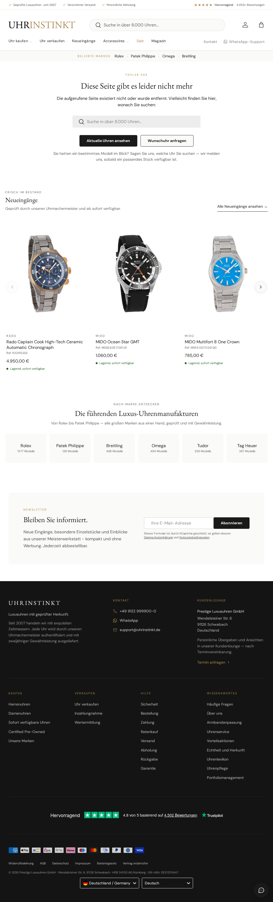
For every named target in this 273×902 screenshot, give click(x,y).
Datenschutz (60, 863)
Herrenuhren (19, 704)
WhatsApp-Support (246, 41)
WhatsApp (129, 620)
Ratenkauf (149, 731)
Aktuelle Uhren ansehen (108, 140)
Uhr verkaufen (52, 40)
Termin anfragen (211, 662)
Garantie (148, 768)
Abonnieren (231, 523)
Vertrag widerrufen (135, 863)
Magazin (158, 40)
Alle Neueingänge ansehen (242, 206)
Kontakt (210, 41)
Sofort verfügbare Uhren (29, 722)
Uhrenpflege (217, 768)
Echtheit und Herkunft (226, 750)
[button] (261, 25)
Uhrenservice (218, 731)
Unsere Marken (21, 740)
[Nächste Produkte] (261, 287)
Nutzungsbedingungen (194, 537)
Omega (168, 56)
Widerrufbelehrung (21, 863)
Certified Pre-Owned (27, 731)
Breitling (189, 56)
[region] (136, 297)
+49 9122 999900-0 (138, 611)
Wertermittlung (87, 722)
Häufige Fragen (220, 704)
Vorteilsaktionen (220, 740)
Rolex (119, 56)
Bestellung (149, 713)
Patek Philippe (143, 56)
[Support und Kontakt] (261, 890)
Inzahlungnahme (88, 713)
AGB (43, 863)
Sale (140, 40)
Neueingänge (83, 40)
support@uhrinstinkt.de (140, 629)
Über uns (214, 713)
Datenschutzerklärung (158, 537)
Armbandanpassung (224, 722)
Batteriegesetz (107, 863)
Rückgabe (149, 759)
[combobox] (157, 25)
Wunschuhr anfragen (167, 140)
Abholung (149, 750)
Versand (148, 740)
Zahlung (147, 722)
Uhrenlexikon (217, 759)
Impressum (83, 863)
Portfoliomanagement (225, 777)
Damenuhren (20, 713)
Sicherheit (149, 704)
